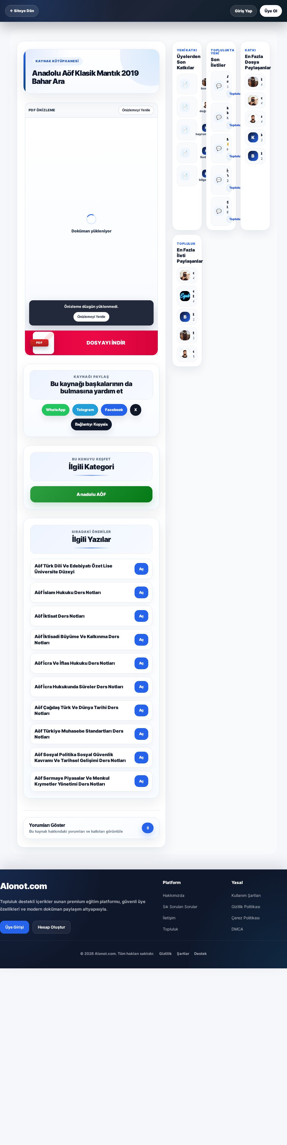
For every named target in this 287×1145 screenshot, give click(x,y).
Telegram (85, 409)
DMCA (237, 929)
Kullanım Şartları (246, 895)
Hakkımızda (173, 895)
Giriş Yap (243, 10)
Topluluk (230, 94)
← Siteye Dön (22, 10)
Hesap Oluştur (51, 927)
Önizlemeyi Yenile (136, 110)
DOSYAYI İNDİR (106, 343)
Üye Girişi (14, 927)
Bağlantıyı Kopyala (91, 424)
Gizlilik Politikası (246, 906)
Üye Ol (271, 10)
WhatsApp (55, 409)
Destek (200, 953)
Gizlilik (165, 953)
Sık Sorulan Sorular (180, 906)
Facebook (114, 409)
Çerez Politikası (246, 917)
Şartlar (183, 953)
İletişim (169, 917)
